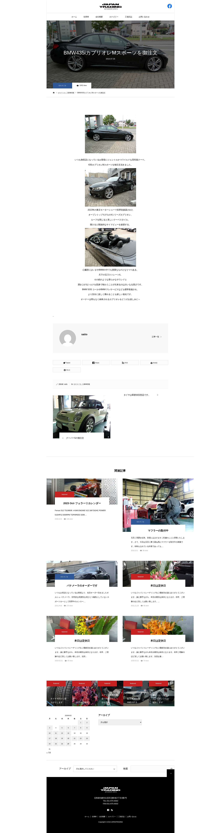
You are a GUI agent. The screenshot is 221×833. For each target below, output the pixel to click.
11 (56, 733)
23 (87, 738)
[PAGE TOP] (170, 773)
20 (68, 738)
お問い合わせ (144, 17)
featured (64, 494)
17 (49, 738)
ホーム (74, 17)
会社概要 (99, 17)
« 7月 (49, 753)
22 (80, 738)
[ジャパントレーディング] (110, 6)
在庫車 (86, 17)
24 (49, 744)
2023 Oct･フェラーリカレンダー (82, 503)
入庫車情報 (86, 384)
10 (49, 733)
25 (56, 744)
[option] (59, 693)
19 (62, 738)
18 (56, 738)
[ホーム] (54, 93)
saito (84, 334)
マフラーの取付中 (158, 530)
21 (74, 738)
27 (68, 744)
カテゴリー (113, 17)
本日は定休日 (158, 585)
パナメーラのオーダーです (82, 585)
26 (62, 744)
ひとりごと (62, 85)
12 (62, 733)
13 (68, 733)
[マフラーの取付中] (158, 505)
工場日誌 (128, 17)
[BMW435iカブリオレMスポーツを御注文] (81, 417)
